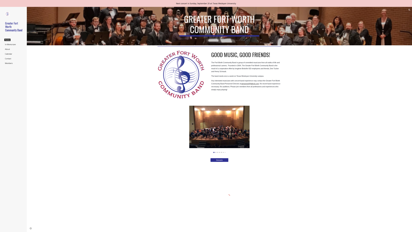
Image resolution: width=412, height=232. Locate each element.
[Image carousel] (219, 129)
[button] (409, 9)
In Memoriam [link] (10, 44)
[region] (206, 3)
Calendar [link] (8, 54)
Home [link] (7, 40)
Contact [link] (8, 58)
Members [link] (9, 63)
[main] (219, 26)
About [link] (7, 49)
